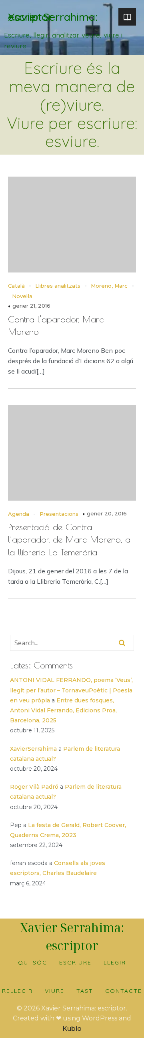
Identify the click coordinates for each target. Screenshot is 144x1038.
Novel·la (22, 296)
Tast (84, 990)
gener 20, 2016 (107, 513)
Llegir (115, 962)
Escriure (75, 962)
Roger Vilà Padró (34, 786)
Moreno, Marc (109, 285)
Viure (54, 990)
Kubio (72, 1028)
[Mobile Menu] (127, 17)
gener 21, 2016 (31, 305)
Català (16, 285)
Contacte (123, 990)
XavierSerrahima (33, 748)
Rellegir (17, 990)
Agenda (18, 514)
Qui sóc (32, 962)
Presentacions (59, 514)
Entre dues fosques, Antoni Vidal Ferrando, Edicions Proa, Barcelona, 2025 (63, 710)
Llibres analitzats (57, 285)
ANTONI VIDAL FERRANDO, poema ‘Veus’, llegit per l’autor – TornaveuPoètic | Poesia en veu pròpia (71, 690)
